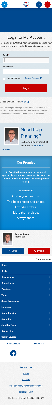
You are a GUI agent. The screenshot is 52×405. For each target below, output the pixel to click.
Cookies (26, 379)
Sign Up (25, 101)
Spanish (40, 343)
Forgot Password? (33, 78)
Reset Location (26, 391)
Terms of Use (26, 367)
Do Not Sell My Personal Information (26, 385)
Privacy (26, 373)
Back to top (42, 259)
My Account (14, 343)
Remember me (14, 77)
